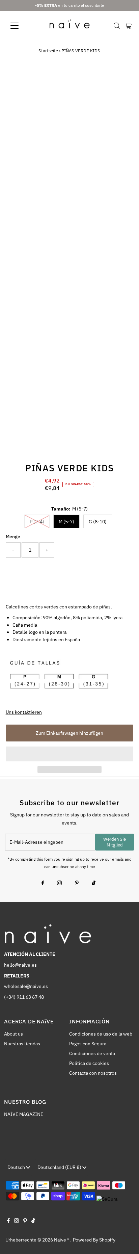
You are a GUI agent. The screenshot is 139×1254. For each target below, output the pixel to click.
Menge (13, 536)
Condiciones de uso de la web (100, 1034)
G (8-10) (98, 522)
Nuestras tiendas (22, 1044)
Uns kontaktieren (24, 712)
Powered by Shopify (94, 1240)
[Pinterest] (76, 884)
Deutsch (16, 1167)
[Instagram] (59, 884)
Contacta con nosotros (93, 1073)
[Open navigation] (20, 25)
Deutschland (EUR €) (59, 1167)
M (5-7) (66, 522)
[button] (70, 754)
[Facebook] (43, 884)
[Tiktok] (93, 884)
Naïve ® (62, 1240)
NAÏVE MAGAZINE (23, 1114)
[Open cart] (128, 26)
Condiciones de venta (92, 1053)
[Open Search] (117, 25)
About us (13, 1034)
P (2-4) (37, 522)
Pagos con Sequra (87, 1044)
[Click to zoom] (122, 82)
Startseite (48, 51)
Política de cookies (89, 1063)
